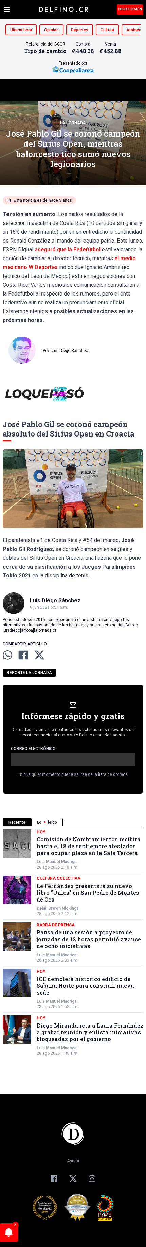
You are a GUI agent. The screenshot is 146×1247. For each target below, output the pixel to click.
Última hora (21, 30)
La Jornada (73, 123)
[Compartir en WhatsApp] (7, 655)
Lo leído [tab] (47, 822)
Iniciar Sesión (130, 9)
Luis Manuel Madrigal (57, 861)
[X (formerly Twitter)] (73, 1179)
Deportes (79, 30)
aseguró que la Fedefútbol (68, 249)
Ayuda (73, 1161)
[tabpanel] (73, 942)
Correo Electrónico (33, 748)
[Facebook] (54, 1179)
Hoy (41, 832)
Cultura (107, 30)
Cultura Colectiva (58, 878)
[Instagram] (92, 1179)
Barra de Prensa (56, 925)
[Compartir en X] (39, 654)
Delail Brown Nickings (58, 908)
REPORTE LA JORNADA (29, 672)
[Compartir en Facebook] (23, 654)
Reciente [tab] (16, 822)
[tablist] (73, 822)
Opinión (51, 30)
